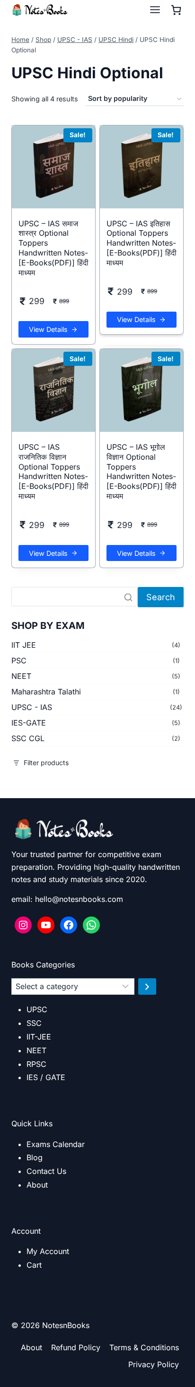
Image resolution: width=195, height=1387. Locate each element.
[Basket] (176, 9)
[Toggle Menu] (155, 9)
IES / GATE (46, 1077)
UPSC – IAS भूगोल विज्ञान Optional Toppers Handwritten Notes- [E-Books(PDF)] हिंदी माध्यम (141, 471)
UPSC (37, 1009)
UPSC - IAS (31, 707)
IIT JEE (23, 645)
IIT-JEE (39, 1036)
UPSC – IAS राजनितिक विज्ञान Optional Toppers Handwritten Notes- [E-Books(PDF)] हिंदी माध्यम (53, 471)
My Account (48, 1251)
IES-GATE (28, 722)
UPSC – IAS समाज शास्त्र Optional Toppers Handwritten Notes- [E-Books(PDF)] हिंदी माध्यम (53, 248)
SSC (34, 1023)
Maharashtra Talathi (46, 691)
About (37, 1184)
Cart (34, 1265)
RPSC (36, 1064)
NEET (21, 676)
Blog (35, 1157)
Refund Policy (75, 1347)
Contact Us (46, 1171)
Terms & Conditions (144, 1347)
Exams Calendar (56, 1144)
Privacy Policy (153, 1364)
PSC (19, 660)
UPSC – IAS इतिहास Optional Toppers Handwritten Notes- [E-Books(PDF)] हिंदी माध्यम (141, 243)
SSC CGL (27, 738)
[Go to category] (147, 986)
